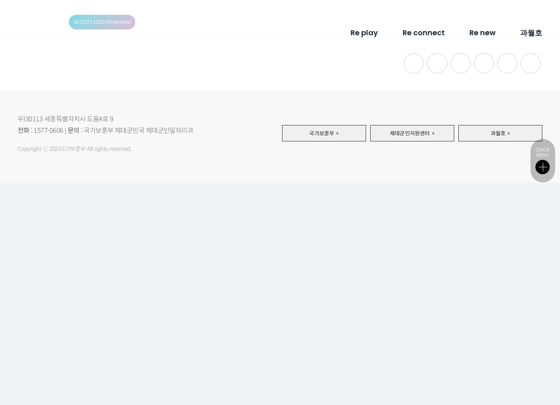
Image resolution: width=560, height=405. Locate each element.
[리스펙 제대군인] (40, 16)
